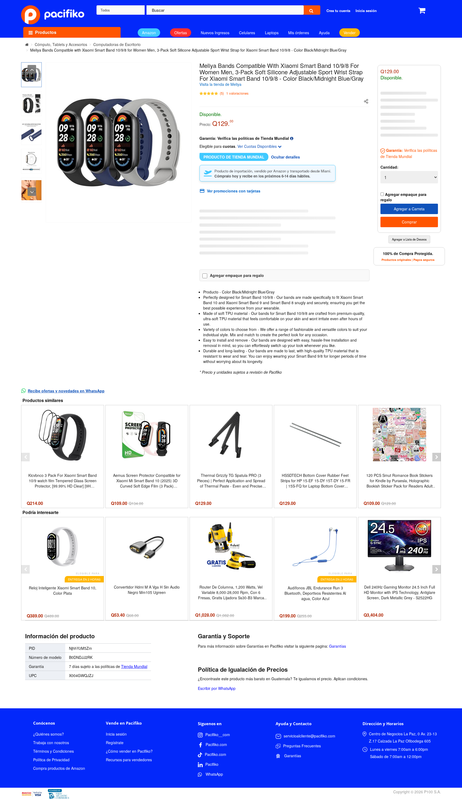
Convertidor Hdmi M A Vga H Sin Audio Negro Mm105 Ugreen (147, 589)
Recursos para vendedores (129, 759)
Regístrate (115, 742)
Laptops (272, 32)
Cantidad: (389, 167)
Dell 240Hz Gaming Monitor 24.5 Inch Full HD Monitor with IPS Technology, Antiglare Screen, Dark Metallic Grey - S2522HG (399, 592)
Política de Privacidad (51, 759)
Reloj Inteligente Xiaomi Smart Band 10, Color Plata (62, 590)
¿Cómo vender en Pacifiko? (129, 751)
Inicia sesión (116, 734)
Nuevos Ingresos (215, 32)
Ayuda (324, 32)
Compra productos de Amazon (59, 768)
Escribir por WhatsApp (217, 688)
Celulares (247, 32)
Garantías (337, 646)
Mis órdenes (298, 32)
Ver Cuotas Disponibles (257, 146)
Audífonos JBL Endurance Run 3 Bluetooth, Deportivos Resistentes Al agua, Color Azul (315, 593)
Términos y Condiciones (53, 751)
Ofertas (180, 32)
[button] (25, 457)
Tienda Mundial (134, 666)
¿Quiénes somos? (48, 734)
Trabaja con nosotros (51, 742)
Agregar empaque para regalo (237, 275)
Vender (350, 32)
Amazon (149, 32)
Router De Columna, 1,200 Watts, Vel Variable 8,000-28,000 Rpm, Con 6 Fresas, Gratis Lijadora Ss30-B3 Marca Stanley (231, 592)
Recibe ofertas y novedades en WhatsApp (66, 390)
